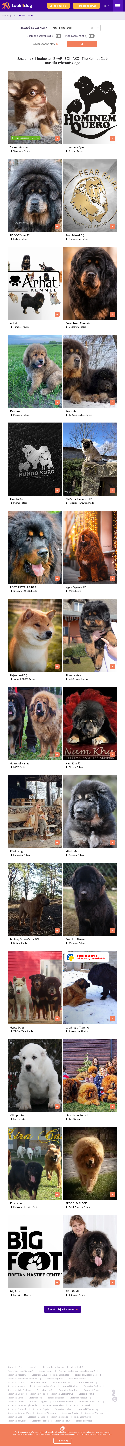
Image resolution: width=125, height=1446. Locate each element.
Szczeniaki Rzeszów (17, 1375)
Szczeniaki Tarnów (77, 1378)
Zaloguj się (60, 5)
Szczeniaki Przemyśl (62, 1382)
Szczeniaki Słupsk (56, 1398)
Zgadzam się (62, 1441)
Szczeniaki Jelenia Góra (90, 1401)
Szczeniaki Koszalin (78, 1398)
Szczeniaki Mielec (63, 1409)
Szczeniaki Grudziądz (17, 1409)
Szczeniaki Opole (84, 1421)
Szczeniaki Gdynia (41, 1409)
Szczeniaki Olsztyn (82, 1417)
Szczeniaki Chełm (39, 1382)
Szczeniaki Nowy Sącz (18, 1386)
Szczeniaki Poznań (40, 1421)
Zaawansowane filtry (45, 43)
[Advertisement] (62, 1338)
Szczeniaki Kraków (70, 1413)
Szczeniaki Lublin (39, 1375)
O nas (21, 1367)
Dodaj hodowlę (87, 5)
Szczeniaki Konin (15, 1398)
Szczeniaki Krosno (85, 1382)
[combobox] (53, 27)
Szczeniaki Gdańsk (36, 1417)
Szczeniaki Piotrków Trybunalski (22, 1405)
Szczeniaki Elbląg (16, 1394)
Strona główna (46, 1371)
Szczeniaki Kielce (61, 1375)
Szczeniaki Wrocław (94, 1413)
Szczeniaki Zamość (16, 1382)
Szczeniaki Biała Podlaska (19, 1390)
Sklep (10, 1367)
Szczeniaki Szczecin (59, 1417)
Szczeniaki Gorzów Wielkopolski (22, 1378)
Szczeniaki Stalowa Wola (19, 1413)
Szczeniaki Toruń (62, 1421)
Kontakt (33, 1367)
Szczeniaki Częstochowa (62, 1394)
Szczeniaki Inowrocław (53, 1405)
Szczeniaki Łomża (45, 1390)
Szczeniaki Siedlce (92, 1386)
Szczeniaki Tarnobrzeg (87, 1409)
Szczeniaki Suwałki (92, 1390)
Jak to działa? (76, 1367)
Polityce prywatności (102, 1434)
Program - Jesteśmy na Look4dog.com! (77, 1371)
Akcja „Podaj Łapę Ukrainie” (20, 1371)
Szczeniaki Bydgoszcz (53, 1378)
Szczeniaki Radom (69, 1386)
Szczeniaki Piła (35, 1398)
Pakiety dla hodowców (53, 1367)
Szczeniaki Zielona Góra (86, 1375)
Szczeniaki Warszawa (46, 1413)
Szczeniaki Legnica (38, 1401)
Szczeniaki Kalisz (86, 1394)
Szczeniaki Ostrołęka (68, 1390)
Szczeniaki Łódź (15, 1417)
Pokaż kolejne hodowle (61, 1309)
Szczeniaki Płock (37, 1394)
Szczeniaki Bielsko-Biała (44, 1386)
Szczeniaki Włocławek (80, 1405)
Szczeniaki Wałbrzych (63, 1401)
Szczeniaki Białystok (17, 1421)
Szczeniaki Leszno (16, 1401)
